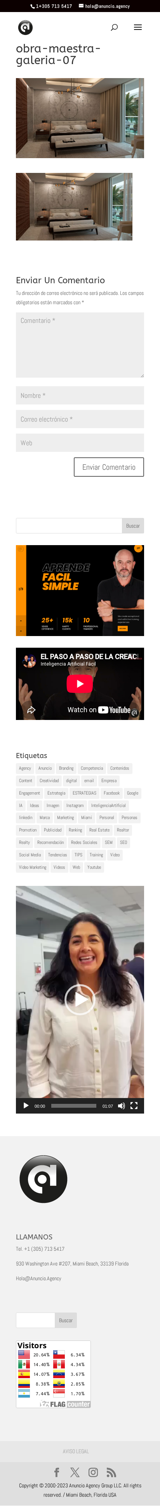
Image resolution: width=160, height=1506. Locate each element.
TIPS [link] (78, 855)
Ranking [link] (75, 830)
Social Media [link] (30, 855)
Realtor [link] (123, 830)
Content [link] (25, 780)
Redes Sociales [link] (84, 842)
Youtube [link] (94, 867)
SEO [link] (123, 842)
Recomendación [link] (50, 842)
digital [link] (71, 780)
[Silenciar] (121, 1106)
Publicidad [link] (52, 830)
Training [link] (96, 855)
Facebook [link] (112, 793)
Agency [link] (25, 768)
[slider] (73, 1106)
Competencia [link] (92, 768)
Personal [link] (106, 817)
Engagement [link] (29, 793)
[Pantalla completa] (134, 1106)
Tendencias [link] (57, 855)
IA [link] (21, 805)
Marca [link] (45, 817)
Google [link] (132, 793)
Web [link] (76, 867)
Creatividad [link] (49, 780)
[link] (25, 27)
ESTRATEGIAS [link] (84, 793)
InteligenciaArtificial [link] (108, 805)
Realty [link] (24, 842)
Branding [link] (66, 768)
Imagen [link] (53, 805)
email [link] (89, 780)
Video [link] (115, 855)
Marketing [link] (65, 817)
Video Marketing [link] (32, 867)
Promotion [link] (28, 830)
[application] (80, 1000)
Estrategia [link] (56, 793)
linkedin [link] (25, 817)
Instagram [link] (75, 805)
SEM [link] (109, 842)
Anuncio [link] (45, 768)
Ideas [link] (34, 805)
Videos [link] (59, 867)
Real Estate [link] (99, 830)
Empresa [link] (109, 780)
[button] (80, 999)
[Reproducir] (26, 1106)
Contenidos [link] (119, 768)
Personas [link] (129, 817)
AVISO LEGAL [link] (76, 1451)
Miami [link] (86, 817)
